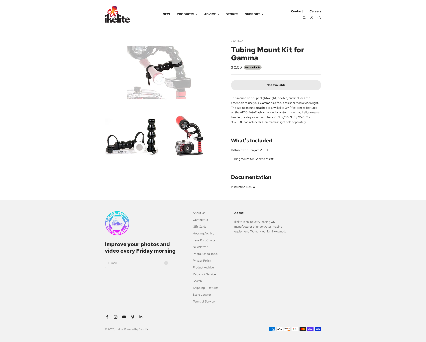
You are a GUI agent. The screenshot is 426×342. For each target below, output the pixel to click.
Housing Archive (203, 233)
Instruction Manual (243, 187)
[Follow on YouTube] (124, 317)
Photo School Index (205, 254)
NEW (166, 14)
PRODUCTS (185, 14)
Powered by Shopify (136, 329)
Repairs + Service (204, 274)
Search (197, 281)
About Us (199, 213)
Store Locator (202, 294)
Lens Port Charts (204, 240)
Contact (297, 11)
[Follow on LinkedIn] (141, 317)
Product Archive (203, 267)
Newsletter (200, 247)
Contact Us (200, 220)
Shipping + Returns (205, 288)
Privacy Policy (202, 260)
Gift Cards (199, 226)
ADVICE (210, 14)
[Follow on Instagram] (115, 317)
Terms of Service (204, 301)
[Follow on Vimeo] (132, 317)
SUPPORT (252, 14)
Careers (315, 11)
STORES (232, 14)
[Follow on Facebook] (107, 317)
